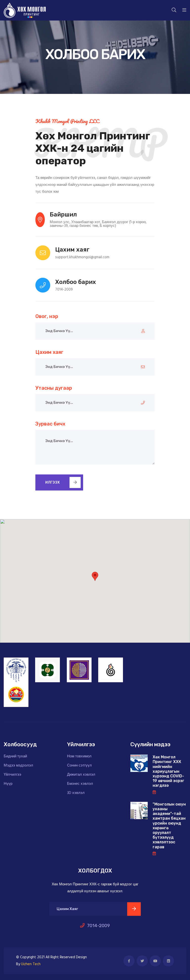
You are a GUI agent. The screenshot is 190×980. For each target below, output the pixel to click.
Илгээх (52, 482)
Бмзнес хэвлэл (80, 784)
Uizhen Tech (31, 964)
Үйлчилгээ (12, 775)
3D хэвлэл (76, 793)
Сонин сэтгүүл (79, 765)
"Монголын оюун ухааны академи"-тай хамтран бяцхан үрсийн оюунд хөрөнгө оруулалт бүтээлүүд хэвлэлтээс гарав (169, 825)
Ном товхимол (79, 756)
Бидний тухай (15, 756)
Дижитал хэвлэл (81, 775)
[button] (95, 576)
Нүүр (8, 784)
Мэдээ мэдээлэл (18, 765)
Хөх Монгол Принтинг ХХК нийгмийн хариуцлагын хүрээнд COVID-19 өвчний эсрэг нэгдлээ (168, 771)
